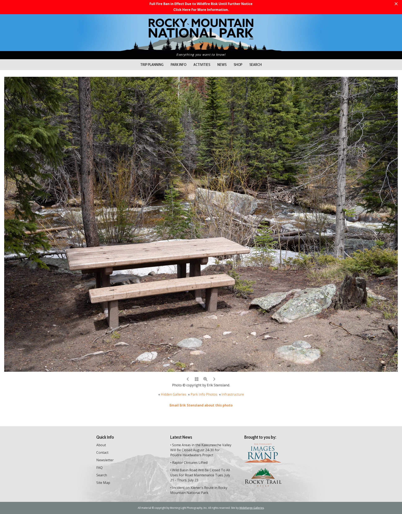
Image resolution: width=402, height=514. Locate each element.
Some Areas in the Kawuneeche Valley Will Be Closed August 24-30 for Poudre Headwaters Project (200, 450)
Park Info (178, 64)
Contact (102, 452)
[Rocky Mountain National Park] (201, 37)
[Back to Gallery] (196, 380)
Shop (238, 64)
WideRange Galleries (251, 508)
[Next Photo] (214, 380)
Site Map (103, 482)
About (101, 445)
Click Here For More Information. (201, 9)
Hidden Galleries (173, 394)
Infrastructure (233, 394)
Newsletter (105, 460)
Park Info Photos (204, 394)
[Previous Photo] (188, 380)
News (222, 64)
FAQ (99, 467)
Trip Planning (152, 64)
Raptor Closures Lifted (189, 462)
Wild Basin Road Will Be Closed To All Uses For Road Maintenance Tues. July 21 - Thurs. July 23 (200, 475)
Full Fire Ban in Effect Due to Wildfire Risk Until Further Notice (201, 3)
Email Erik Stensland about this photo (201, 405)
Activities (201, 64)
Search (255, 64)
